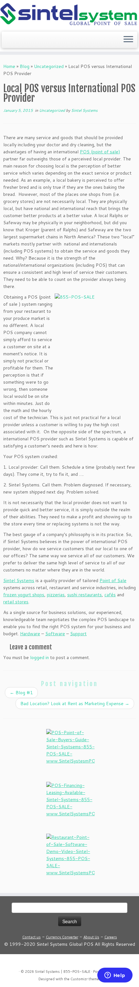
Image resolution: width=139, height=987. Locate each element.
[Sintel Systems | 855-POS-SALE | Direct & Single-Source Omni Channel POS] (69, 15)
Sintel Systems (84, 110)
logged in (39, 657)
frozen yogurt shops (23, 594)
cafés (110, 594)
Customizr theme (84, 979)
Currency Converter (62, 937)
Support (78, 633)
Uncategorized (49, 66)
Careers (110, 937)
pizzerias (56, 594)
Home (9, 66)
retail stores (15, 602)
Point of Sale (113, 580)
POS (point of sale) (100, 152)
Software (55, 633)
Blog (24, 66)
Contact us (31, 937)
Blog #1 (21, 692)
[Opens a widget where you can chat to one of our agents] (115, 976)
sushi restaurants (84, 594)
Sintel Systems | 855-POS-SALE (62, 971)
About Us (91, 937)
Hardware (30, 633)
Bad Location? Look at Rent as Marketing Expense (74, 703)
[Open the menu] (128, 40)
